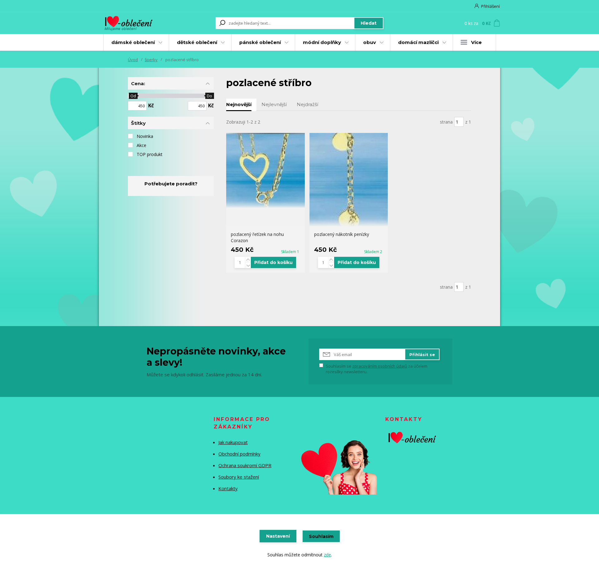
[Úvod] (135, 23)
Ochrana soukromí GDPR (244, 465)
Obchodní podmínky (239, 454)
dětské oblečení (197, 42)
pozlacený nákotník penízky (341, 234)
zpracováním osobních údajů (379, 366)
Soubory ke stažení (238, 477)
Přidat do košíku (273, 262)
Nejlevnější (274, 104)
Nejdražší (307, 104)
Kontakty (228, 488)
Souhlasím (321, 536)
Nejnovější (238, 104)
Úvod (133, 59)
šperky (151, 59)
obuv (369, 42)
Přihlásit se (422, 354)
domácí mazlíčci (418, 42)
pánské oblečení (260, 42)
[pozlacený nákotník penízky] (348, 180)
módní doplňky (322, 42)
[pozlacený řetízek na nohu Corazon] (265, 170)
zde (327, 555)
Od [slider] (133, 96)
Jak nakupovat (233, 442)
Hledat (369, 23)
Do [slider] (209, 96)
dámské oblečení (133, 42)
